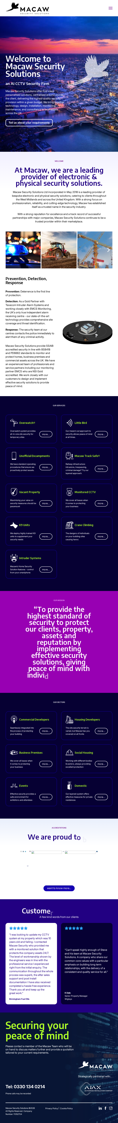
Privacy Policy (51, 1108)
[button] (9, 250)
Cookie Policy (66, 1108)
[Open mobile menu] (110, 8)
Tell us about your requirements (29, 122)
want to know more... (59, 888)
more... (46, 434)
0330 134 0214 (29, 1086)
